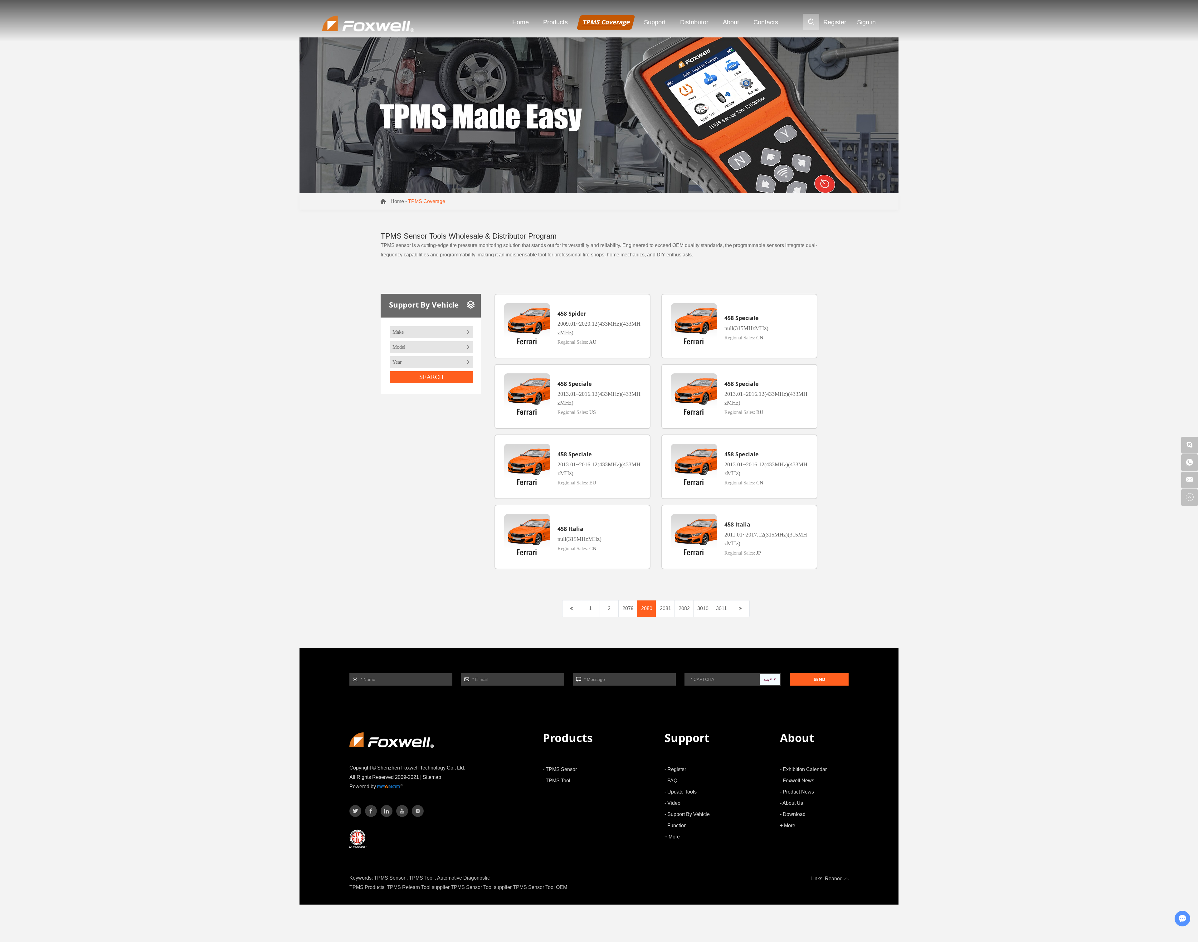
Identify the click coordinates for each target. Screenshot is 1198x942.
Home (520, 22)
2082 (684, 608)
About (731, 22)
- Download (793, 814)
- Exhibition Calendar (803, 769)
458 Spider (572, 313)
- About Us (791, 803)
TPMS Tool (421, 878)
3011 (721, 608)
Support (655, 22)
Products (555, 22)
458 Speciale (741, 318)
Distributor (694, 22)
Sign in (866, 22)
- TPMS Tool (556, 780)
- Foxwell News (797, 780)
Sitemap (432, 777)
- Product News (797, 791)
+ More (672, 836)
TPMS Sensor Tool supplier (481, 887)
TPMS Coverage (606, 22)
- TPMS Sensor (560, 769)
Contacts (765, 22)
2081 (665, 608)
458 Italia (570, 528)
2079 (628, 608)
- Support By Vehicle (687, 814)
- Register (675, 769)
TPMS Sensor (389, 878)
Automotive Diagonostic (463, 878)
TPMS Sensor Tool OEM (540, 887)
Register (834, 22)
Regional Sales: (577, 342)
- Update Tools (681, 791)
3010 (703, 608)
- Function (676, 825)
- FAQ (671, 780)
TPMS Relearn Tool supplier (418, 887)
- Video (672, 803)
